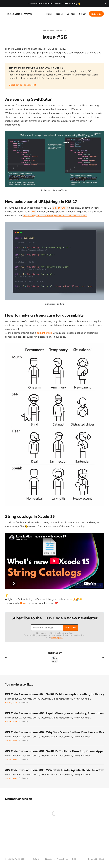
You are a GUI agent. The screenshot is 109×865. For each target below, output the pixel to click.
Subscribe (96, 14)
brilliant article (44, 332)
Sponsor (71, 13)
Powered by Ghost (96, 859)
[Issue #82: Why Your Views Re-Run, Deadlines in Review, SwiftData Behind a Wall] (54, 736)
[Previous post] (7, 657)
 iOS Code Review (18, 13)
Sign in (82, 13)
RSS (74, 859)
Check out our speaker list (22, 84)
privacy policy (57, 637)
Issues (59, 13)
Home (49, 13)
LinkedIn (49, 859)
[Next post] (102, 657)
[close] (105, 3)
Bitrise (23, 602)
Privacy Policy (62, 859)
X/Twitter (37, 859)
